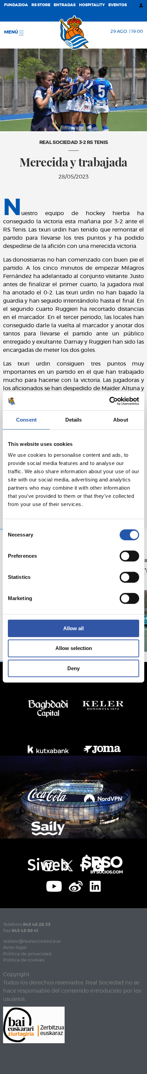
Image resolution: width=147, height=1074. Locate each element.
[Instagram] (48, 865)
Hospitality (92, 5)
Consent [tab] (26, 420)
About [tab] (120, 420)
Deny (73, 668)
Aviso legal (15, 947)
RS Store (40, 5)
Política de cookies (23, 960)
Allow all (73, 628)
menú (11, 32)
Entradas (65, 5)
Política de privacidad (27, 954)
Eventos (117, 5)
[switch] (129, 556)
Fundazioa (16, 5)
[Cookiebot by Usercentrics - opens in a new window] (109, 401)
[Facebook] (83, 865)
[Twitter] (67, 865)
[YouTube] (54, 885)
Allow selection (73, 648)
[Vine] (76, 885)
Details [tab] (73, 420)
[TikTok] (98, 865)
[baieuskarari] (34, 1024)
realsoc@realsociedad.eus (32, 941)
